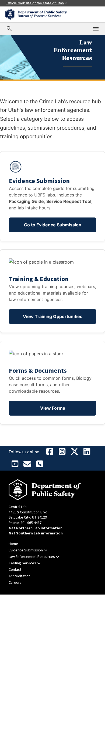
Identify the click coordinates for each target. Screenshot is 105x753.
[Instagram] (62, 452)
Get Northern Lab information (35, 528)
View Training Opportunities (52, 316)
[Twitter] (74, 452)
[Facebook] (49, 452)
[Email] (27, 464)
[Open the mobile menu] (96, 29)
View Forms (52, 408)
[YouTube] (15, 464)
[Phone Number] (39, 464)
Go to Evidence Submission (52, 224)
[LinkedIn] (86, 452)
